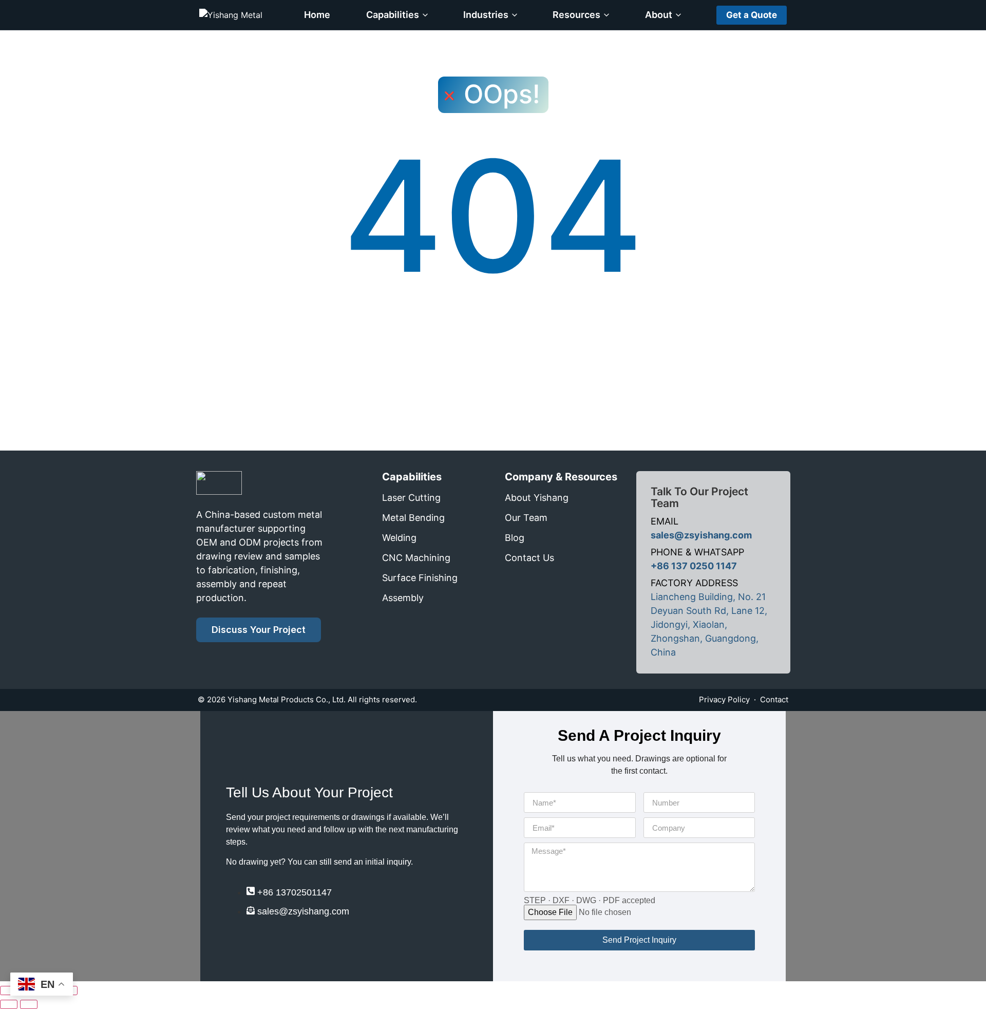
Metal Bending (413, 517)
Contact (774, 699)
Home (317, 14)
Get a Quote (751, 15)
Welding (399, 537)
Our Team (526, 517)
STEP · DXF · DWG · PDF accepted (589, 900)
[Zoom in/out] (8, 990)
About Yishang (536, 497)
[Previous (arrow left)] (8, 1004)
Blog (514, 537)
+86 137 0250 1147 (694, 565)
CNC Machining (416, 557)
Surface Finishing (420, 577)
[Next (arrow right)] (28, 1004)
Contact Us (529, 557)
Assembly (403, 597)
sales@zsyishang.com (701, 535)
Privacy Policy (724, 699)
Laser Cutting (411, 497)
